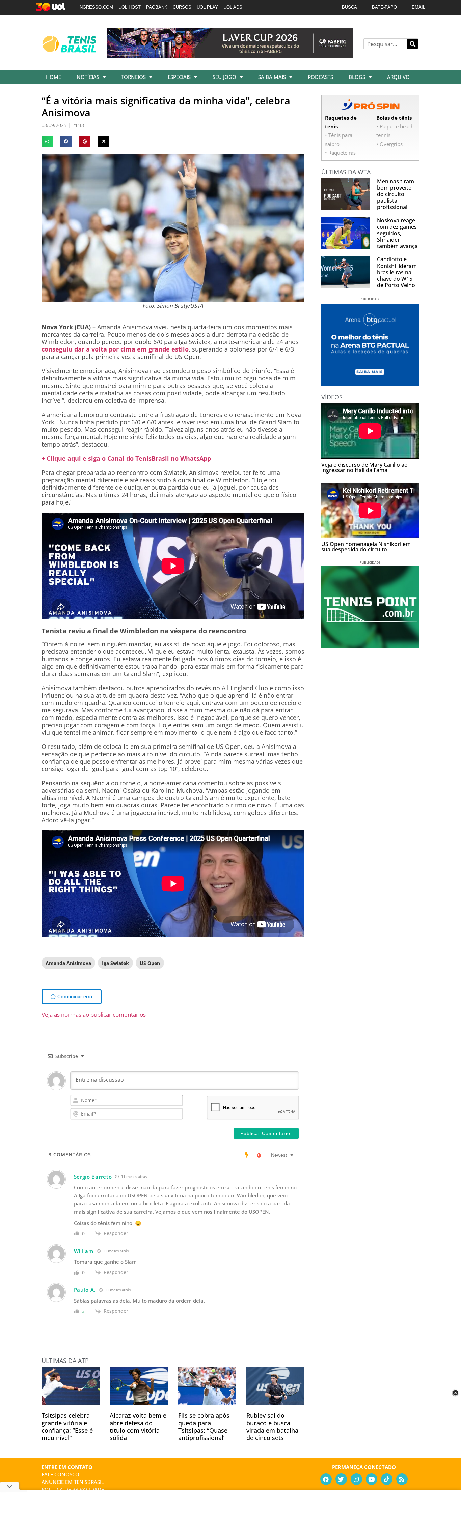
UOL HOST (129, 7)
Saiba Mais (272, 76)
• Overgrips (389, 144)
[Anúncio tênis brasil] (370, 383)
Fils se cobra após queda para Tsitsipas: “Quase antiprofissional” (203, 1426)
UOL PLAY (207, 7)
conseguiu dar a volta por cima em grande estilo (115, 349)
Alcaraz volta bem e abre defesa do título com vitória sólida (138, 1426)
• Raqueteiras (340, 152)
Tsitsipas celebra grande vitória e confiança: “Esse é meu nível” (67, 1426)
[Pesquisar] (412, 44)
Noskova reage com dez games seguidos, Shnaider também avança (397, 233)
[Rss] (402, 1479)
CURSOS (182, 7)
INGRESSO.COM (95, 7)
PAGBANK (156, 7)
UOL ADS (232, 7)
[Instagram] (356, 1479)
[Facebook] (326, 1479)
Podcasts (320, 76)
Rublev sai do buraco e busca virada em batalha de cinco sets (272, 1426)
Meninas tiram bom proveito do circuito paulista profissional (395, 194)
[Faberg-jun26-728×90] (230, 56)
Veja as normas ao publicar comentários (94, 1014)
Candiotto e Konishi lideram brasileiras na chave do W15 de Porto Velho (397, 272)
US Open (150, 963)
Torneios (133, 76)
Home (53, 76)
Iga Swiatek (115, 963)
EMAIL (418, 7)
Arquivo (398, 76)
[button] (47, 141)
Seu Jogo (224, 76)
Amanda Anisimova (68, 963)
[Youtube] (371, 1479)
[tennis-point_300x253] (370, 646)
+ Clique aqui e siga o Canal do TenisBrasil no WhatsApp (126, 458)
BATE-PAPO (384, 7)
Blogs (357, 76)
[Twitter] (341, 1479)
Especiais (179, 76)
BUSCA (349, 7)
